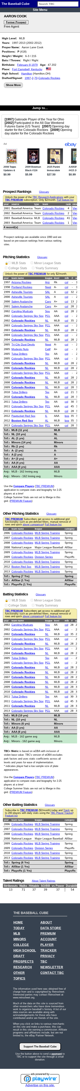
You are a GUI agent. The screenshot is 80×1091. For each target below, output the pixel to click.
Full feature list (65, 200)
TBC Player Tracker (61, 813)
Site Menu (40, 9)
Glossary (44, 191)
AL (46, 420)
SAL (47, 292)
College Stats (17, 268)
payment (56, 1053)
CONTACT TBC (52, 972)
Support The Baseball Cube (40, 1046)
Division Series (44, 556)
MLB (16, 933)
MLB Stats (19, 263)
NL (47, 320)
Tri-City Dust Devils (23, 344)
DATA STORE (50, 928)
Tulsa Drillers (19, 353)
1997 (28, 78)
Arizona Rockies (21, 282)
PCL (47, 315)
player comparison (33, 524)
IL (46, 415)
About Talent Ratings (43, 880)
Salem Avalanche (22, 301)
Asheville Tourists (22, 292)
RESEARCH (22, 967)
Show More (13, 85)
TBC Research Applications (47, 197)
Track (66, 810)
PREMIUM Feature (21, 500)
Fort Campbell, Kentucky (27, 69)
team (45, 204)
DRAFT (19, 956)
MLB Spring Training (47, 533)
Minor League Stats (47, 263)
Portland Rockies (21, 287)
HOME (18, 922)
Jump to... (40, 108)
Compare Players (23, 486)
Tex (47, 353)
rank (68, 204)
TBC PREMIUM (14, 200)
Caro (48, 301)
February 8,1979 (27, 64)
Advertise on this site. (40, 1085)
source (15, 204)
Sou (47, 311)
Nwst (48, 287)
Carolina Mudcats (22, 311)
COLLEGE (21, 944)
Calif (47, 349)
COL (66, 282)
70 (35, 78)
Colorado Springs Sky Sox (27, 315)
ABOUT (46, 922)
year (6, 204)
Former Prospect (16, 22)
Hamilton (26, 73)
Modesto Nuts (20, 349)
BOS (67, 415)
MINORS (19, 939)
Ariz (47, 282)
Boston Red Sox (22, 420)
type (36, 204)
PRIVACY (47, 956)
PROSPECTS (23, 961)
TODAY (19, 928)
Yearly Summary (46, 268)
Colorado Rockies (49, 78)
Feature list (11, 815)
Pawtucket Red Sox (23, 415)
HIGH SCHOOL (24, 950)
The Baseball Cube (16, 3)
